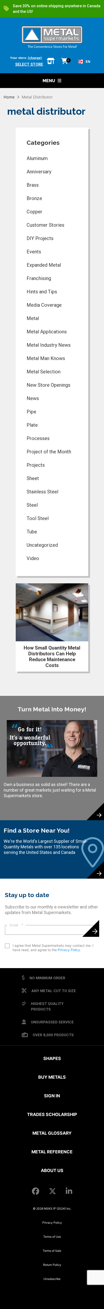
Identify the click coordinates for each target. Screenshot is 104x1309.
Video (33, 558)
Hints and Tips (42, 292)
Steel (32, 505)
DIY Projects (40, 238)
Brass (33, 185)
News (33, 398)
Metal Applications (47, 332)
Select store (29, 64)
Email (16, 925)
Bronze (34, 198)
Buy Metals (52, 1077)
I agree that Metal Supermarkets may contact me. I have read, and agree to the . (53, 947)
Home (9, 97)
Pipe (31, 412)
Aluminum (37, 158)
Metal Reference (52, 1151)
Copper (34, 212)
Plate (32, 425)
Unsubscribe (52, 1279)
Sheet (33, 478)
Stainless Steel (42, 492)
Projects (36, 465)
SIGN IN (52, 1095)
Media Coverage (44, 305)
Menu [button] (49, 80)
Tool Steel (38, 518)
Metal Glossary (52, 1133)
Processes (38, 438)
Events (34, 252)
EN (88, 61)
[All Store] (50, 61)
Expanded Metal (44, 265)
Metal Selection (43, 372)
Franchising (39, 278)
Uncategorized (42, 545)
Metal (33, 318)
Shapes (52, 1058)
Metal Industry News (49, 345)
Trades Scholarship (52, 1114)
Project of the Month (49, 452)
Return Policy (52, 1265)
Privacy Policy (69, 950)
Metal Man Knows (46, 358)
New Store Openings (48, 385)
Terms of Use (52, 1236)
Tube (32, 532)
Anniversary (39, 172)
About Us (52, 1170)
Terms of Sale (52, 1251)
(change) (35, 58)
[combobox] (84, 61)
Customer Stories (45, 225)
